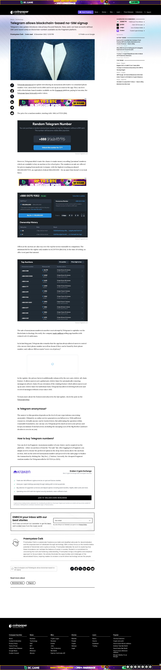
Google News (13, 651)
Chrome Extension (118, 638)
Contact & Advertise (15, 641)
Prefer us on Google (87, 34)
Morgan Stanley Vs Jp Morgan (120, 655)
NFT (31, 646)
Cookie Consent (14, 653)
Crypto (123, 72)
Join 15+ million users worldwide (52, 498)
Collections (139, 12)
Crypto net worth (118, 641)
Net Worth (54, 651)
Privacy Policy (83, 524)
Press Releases (128, 12)
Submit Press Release (15, 648)
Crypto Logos (55, 638)
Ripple (123, 63)
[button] (128, 12)
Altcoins (32, 653)
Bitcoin (32, 648)
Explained (95, 643)
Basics (94, 638)
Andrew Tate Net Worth (120, 646)
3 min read (29, 34)
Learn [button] (118, 12)
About (11, 638)
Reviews (53, 641)
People (74, 641)
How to (94, 641)
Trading (94, 646)
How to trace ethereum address (120, 651)
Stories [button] (104, 12)
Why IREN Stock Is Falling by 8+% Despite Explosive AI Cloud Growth (130, 49)
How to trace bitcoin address (122, 643)
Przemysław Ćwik (16, 34)
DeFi (31, 643)
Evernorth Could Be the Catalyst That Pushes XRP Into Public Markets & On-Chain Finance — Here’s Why (129, 42)
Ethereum (33, 651)
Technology (19, 19)
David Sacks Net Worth (120, 648)
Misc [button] (111, 12)
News (12, 19)
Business (32, 638)
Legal (73, 648)
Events (53, 643)
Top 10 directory (56, 648)
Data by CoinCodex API (58, 653)
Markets (123, 79)
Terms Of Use (13, 646)
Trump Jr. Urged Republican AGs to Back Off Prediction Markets (130, 54)
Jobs (52, 646)
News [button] (96, 12)
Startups (74, 646)
